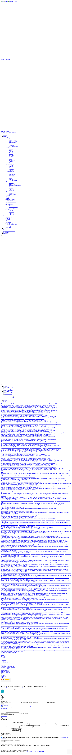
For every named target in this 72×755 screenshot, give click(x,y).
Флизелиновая (12, 194)
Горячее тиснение (13, 207)
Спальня (11, 170)
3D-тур (5, 228)
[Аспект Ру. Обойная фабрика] (8, 132)
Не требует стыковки (11, 196)
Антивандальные (10, 199)
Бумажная (11, 193)
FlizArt (7, 198)
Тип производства (10, 204)
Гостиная (11, 165)
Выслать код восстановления (7, 714)
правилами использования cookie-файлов (35, 751)
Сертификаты (9, 223)
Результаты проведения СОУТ (8, 666)
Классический (12, 173)
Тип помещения (10, 164)
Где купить (6, 229)
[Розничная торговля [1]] (16, 729)
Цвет (7, 147)
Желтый (11, 152)
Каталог (5, 135)
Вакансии (5, 233)
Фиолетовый (12, 160)
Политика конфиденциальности (29, 687)
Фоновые (11, 183)
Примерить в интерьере (9, 231)
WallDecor (11, 145)
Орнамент (11, 189)
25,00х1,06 (11, 213)
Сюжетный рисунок (14, 186)
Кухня (10, 167)
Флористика (12, 184)
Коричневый (12, 155)
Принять (3, 753)
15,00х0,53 (11, 210)
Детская (11, 166)
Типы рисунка (9, 181)
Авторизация (4, 716)
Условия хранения (5, 670)
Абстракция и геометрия (15, 185)
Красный (11, 156)
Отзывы (8, 220)
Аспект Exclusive (13, 141)
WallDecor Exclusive (13, 146)
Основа (8, 191)
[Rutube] (6, 1)
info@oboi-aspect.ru (5, 672)
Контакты (8, 227)
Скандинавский (13, 180)
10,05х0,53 (11, 212)
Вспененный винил (13, 205)
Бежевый (11, 161)
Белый (10, 150)
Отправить (3, 741)
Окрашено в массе (10, 200)
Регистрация (4, 708)
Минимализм (12, 176)
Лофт (10, 178)
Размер (7, 209)
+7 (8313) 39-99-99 (5, 671)
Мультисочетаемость (11, 202)
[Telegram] (11, 1)
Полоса (11, 188)
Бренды (8, 137)
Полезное (8, 222)
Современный (12, 174)
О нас (4, 215)
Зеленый (11, 154)
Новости (8, 219)
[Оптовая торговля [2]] (16, 730)
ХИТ (7, 203)
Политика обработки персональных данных (11, 687)
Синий (10, 159)
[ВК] (2, 1)
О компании (9, 217)
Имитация (11, 190)
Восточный (11, 175)
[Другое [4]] (16, 733)
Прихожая (11, 169)
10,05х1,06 (11, 214)
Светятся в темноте (10, 208)
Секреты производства (11, 224)
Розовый (11, 149)
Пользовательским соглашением (37, 706)
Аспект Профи (12, 142)
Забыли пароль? (4, 705)
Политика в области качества (8, 667)
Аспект (11, 138)
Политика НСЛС (5, 668)
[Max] (15, 1)
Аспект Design (12, 143)
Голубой (11, 151)
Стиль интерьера (10, 171)
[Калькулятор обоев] (6, 235)
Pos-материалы (9, 226)
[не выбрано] (16, 728)
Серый (10, 157)
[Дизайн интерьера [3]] (16, 731)
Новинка (8, 195)
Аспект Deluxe (12, 140)
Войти (2, 704)
